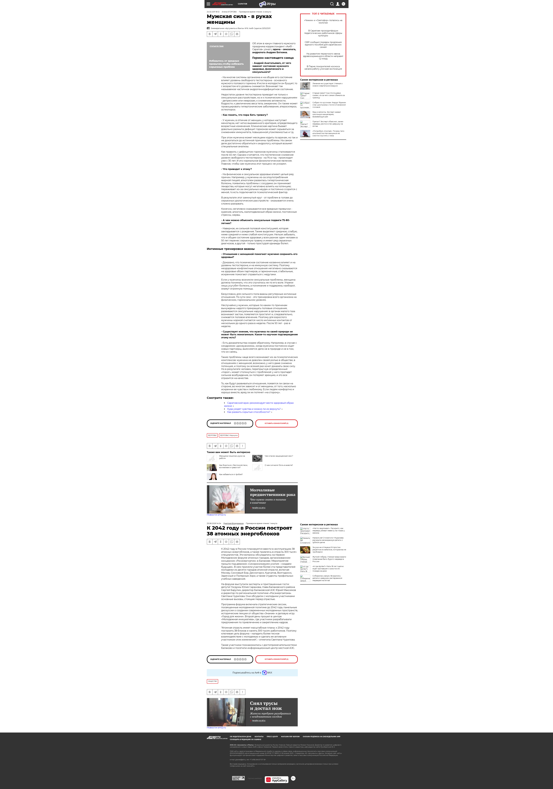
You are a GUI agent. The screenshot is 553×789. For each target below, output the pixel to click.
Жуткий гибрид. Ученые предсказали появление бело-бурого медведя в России (329, 559)
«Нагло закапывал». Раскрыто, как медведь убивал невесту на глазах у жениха (329, 530)
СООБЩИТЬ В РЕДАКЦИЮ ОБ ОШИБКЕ (245, 739)
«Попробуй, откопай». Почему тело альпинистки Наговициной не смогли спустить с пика (328, 133)
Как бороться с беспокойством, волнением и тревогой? (233, 466)
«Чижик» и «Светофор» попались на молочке (323, 21)
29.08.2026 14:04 (214, 523)
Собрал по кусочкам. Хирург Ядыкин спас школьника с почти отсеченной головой (329, 104)
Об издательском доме (240, 737)
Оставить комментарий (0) (276, 423)
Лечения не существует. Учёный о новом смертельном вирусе (328, 84)
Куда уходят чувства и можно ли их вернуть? (254, 409)
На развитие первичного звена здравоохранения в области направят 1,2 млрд (323, 56)
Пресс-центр (272, 737)
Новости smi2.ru (216, 514)
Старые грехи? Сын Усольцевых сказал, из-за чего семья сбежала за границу (329, 95)
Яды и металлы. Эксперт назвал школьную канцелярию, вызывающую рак (327, 114)
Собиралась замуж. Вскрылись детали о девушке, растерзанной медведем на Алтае (327, 578)
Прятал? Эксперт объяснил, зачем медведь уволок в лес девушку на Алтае (328, 123)
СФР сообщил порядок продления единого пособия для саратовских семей (323, 44)
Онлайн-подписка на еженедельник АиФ (321, 737)
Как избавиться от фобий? (231, 474)
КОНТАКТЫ (259, 737)
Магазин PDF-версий (290, 737)
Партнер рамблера (255, 778)
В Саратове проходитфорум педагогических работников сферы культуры (323, 33)
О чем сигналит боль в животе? (279, 465)
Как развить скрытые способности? (248, 412)
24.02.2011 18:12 (213, 12)
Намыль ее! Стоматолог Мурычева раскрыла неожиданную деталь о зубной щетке (328, 540)
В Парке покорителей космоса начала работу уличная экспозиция (323, 67)
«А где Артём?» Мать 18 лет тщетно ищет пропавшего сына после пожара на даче (328, 568)
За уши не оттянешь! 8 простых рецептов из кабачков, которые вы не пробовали (329, 549)
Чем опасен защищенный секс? (279, 456)
